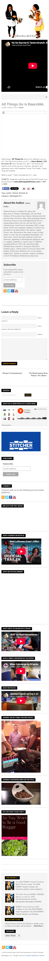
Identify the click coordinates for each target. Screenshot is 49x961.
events (8, 193)
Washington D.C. (16, 196)
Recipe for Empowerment (12, 373)
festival (15, 193)
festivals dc (23, 193)
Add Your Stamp (13, 919)
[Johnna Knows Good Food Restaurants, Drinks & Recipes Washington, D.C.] (24, 38)
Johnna (21, 107)
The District (11, 878)
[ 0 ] (5, 107)
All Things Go (17, 159)
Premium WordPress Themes (34, 955)
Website (39, 334)
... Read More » (38, 926)
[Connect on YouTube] (16, 290)
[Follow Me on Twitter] (8, 290)
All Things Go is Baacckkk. (22, 104)
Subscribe (8, 464)
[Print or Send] (29, 189)
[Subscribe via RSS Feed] (5, 290)
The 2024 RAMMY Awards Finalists (30, 882)
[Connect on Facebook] (12, 290)
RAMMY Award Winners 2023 (27, 907)
